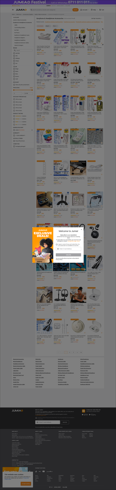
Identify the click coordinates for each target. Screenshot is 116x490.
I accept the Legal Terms (74, 241)
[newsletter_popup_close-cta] (81, 229)
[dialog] (58, 245)
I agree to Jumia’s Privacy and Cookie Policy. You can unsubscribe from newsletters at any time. (69, 245)
